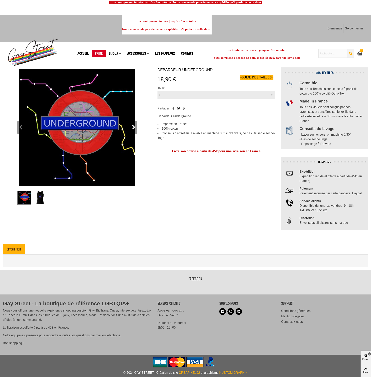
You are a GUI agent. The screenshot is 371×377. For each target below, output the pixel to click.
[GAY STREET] (40, 53)
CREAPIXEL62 (189, 372)
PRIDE (99, 53)
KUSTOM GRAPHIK (233, 372)
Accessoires (136, 53)
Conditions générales (296, 310)
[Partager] (173, 108)
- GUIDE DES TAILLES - (256, 77)
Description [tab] (14, 249)
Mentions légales (293, 316)
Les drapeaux (165, 53)
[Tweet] (178, 108)
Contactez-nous (292, 321)
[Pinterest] (184, 108)
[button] (133, 127)
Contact (187, 53)
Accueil (83, 53)
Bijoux (113, 53)
